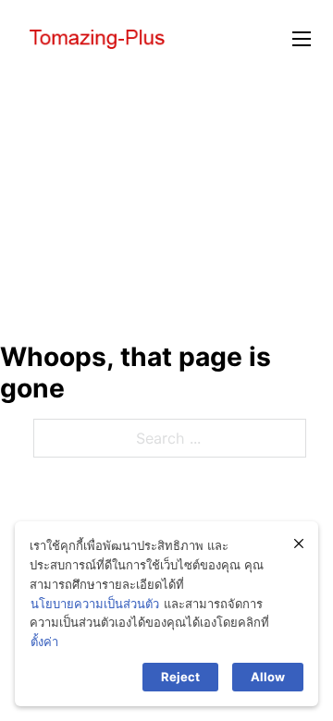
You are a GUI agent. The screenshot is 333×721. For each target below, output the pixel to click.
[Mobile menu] (301, 38)
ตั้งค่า (44, 641)
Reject (180, 676)
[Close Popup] (298, 544)
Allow (268, 676)
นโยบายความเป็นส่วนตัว (95, 603)
